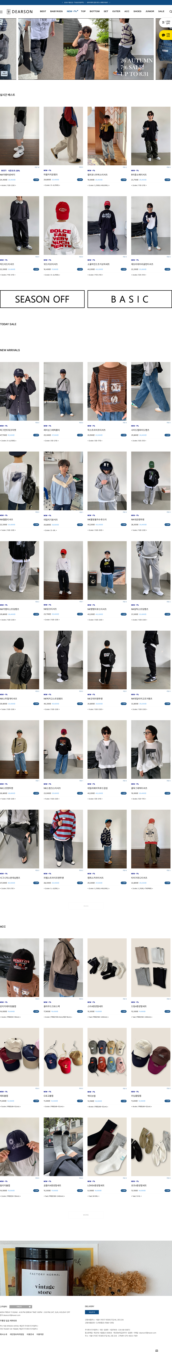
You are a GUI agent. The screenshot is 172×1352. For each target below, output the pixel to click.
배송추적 (92, 1312)
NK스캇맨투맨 (6, 788)
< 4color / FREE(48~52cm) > (141, 1106)
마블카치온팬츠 (51, 174)
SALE (161, 11)
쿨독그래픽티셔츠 (139, 788)
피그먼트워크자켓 (8, 430)
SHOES (137, 11)
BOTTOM (95, 11)
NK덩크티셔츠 (50, 609)
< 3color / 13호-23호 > (8, 620)
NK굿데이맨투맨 (95, 699)
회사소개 (3, 1334)
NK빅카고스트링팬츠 (53, 699)
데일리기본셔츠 (51, 520)
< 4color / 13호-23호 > (8, 185)
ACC (126, 11)
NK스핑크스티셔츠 (52, 788)
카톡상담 (165, 35)
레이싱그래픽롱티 (52, 430)
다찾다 (165, 23)
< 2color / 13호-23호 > (52, 620)
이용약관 (40, 1334)
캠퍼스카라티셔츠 (96, 878)
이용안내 (30, 1334)
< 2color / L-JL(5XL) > (52, 888)
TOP (83, 11)
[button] (150, 49)
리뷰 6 (125, 870)
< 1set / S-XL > (136, 1196)
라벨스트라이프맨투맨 (54, 878)
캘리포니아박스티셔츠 (98, 175)
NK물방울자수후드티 (97, 519)
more (86, 906)
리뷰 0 (81, 167)
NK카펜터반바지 (7, 175)
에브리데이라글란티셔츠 (142, 264)
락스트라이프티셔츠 (97, 430)
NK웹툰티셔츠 (6, 519)
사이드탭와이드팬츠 (140, 430)
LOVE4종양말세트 (96, 1185)
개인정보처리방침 (17, 1334)
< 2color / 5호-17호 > (95, 441)
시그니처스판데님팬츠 (10, 878)
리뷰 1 (81, 512)
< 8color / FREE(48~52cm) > (98, 1107)
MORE (86, 1215)
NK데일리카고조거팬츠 (141, 699)
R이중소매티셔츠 (139, 175)
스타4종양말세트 (95, 1006)
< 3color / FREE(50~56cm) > (10, 1017)
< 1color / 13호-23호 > (8, 530)
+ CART (36, 179)
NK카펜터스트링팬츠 (9, 609)
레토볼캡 (4, 1096)
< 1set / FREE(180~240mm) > (98, 1017)
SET (106, 11)
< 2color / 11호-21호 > (139, 185)
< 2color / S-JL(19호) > (52, 185)
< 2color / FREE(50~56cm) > (10, 1196)
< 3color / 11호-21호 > (7, 275)
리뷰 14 (37, 167)
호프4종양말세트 (139, 1185)
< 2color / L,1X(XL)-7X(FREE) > (142, 888)
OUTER (116, 11)
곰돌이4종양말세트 (52, 1185)
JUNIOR (150, 11)
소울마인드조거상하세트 (99, 264)
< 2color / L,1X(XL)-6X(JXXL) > (99, 185)
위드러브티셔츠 (51, 264)
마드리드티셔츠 (7, 264)
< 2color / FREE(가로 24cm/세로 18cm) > (58, 1017)
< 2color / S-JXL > (50, 530)
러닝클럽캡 (136, 1096)
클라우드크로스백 (52, 1006)
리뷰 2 (125, 167)
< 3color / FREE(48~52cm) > (54, 1106)
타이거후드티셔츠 (139, 878)
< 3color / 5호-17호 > (138, 799)
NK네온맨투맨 (137, 519)
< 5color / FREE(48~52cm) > (10, 1106)
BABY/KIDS (56, 11)
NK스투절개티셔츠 (8, 699)
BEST (43, 11)
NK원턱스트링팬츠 (139, 609)
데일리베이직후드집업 (98, 788)
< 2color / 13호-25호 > (96, 530)
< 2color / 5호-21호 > (138, 275)
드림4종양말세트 (139, 1006)
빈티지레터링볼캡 (8, 1006)
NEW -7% (72, 11)
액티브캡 (92, 1096)
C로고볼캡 (48, 1096)
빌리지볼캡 (5, 1185)
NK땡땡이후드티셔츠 (97, 609)
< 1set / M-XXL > (93, 1196)
